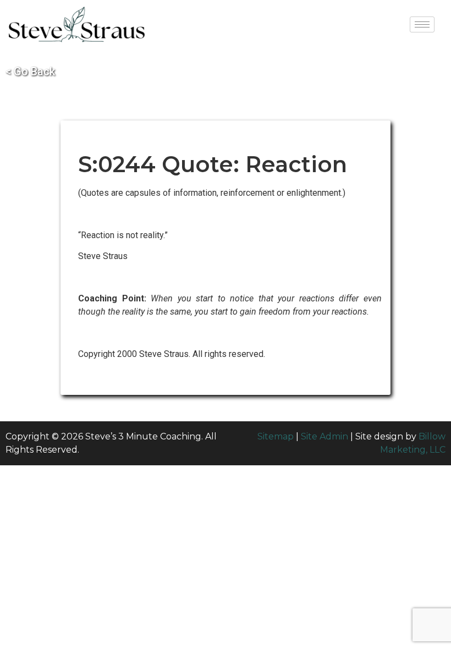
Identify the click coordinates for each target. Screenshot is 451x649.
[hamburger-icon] (422, 24)
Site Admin (324, 436)
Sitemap (275, 436)
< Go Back (30, 71)
